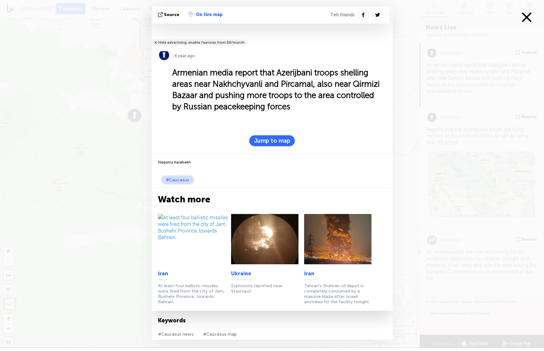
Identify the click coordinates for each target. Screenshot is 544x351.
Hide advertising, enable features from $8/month (201, 43)
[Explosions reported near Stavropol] (266, 239)
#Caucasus (177, 180)
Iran (163, 274)
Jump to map (272, 140)
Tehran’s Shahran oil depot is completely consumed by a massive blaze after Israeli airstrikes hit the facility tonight (336, 293)
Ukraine (241, 274)
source (171, 14)
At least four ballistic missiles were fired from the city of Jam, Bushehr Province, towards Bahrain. (191, 293)
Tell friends (342, 15)
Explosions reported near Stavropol (256, 288)
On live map (209, 14)
